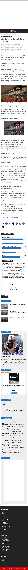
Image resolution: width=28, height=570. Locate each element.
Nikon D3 (7, 102)
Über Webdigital (5, 546)
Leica (16, 438)
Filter (9, 431)
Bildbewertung (12, 296)
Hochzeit (6, 435)
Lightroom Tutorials (8, 440)
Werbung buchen (6, 550)
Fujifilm (3, 516)
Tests (3, 528)
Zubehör (16, 452)
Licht (19, 438)
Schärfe (4, 449)
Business (14, 426)
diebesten (6, 429)
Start (2, 34)
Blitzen (3, 426)
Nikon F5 (4, 559)
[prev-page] (2, 324)
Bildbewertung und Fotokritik (10, 34)
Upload (18, 49)
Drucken (18, 429)
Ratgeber (4, 522)
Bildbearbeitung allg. (13, 422)
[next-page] (4, 324)
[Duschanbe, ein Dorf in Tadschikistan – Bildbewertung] (4, 312)
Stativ (20, 449)
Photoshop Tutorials (15, 445)
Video (8, 452)
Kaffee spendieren (6, 549)
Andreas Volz (5, 53)
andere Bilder (5, 212)
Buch (8, 426)
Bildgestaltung (14, 264)
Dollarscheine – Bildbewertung (17, 304)
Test (4, 452)
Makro (17, 440)
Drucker (4, 431)
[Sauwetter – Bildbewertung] (4, 319)
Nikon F (13, 442)
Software (4, 525)
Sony (8, 449)
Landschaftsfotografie (8, 438)
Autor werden (5, 545)
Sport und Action (14, 449)
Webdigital (4, 537)
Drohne (13, 429)
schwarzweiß (21, 447)
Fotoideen (14, 431)
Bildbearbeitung (13, 273)
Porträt (4, 447)
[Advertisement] (14, 15)
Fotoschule (7, 433)
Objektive (4, 520)
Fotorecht (20, 431)
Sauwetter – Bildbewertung (17, 317)
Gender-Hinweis (5, 547)
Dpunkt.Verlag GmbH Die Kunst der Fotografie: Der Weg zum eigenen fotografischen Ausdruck (14, 387)
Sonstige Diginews (6, 526)
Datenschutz (5, 539)
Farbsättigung (18, 170)
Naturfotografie (6, 442)
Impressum (4, 542)
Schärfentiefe (7, 270)
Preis (9, 447)
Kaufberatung (5, 519)
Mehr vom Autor (15, 301)
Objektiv (6, 445)
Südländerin (15, 217)
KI (21, 435)
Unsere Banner (5, 540)
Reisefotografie (14, 447)
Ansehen (15, 393)
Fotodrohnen (5, 518)
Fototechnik (18, 433)
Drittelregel (14, 135)
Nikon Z (20, 442)
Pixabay (7, 295)
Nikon (3, 513)
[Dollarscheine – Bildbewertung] (4, 306)
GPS (3, 435)
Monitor (21, 440)
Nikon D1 (4, 560)
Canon (20, 426)
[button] (2, 31)
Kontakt (4, 543)
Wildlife (11, 452)
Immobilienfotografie (16, 435)
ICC (10, 435)
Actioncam (4, 422)
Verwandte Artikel (6, 301)
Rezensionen (5, 523)
